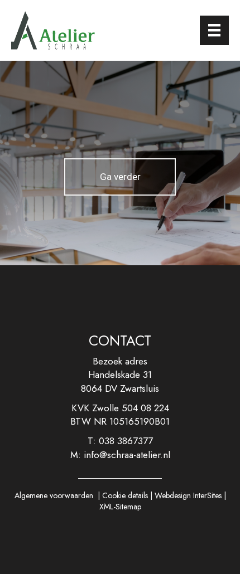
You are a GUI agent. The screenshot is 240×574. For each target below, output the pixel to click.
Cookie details (125, 495)
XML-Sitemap (120, 506)
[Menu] (214, 30)
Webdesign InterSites (188, 495)
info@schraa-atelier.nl (127, 454)
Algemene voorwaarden (54, 495)
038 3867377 (126, 440)
